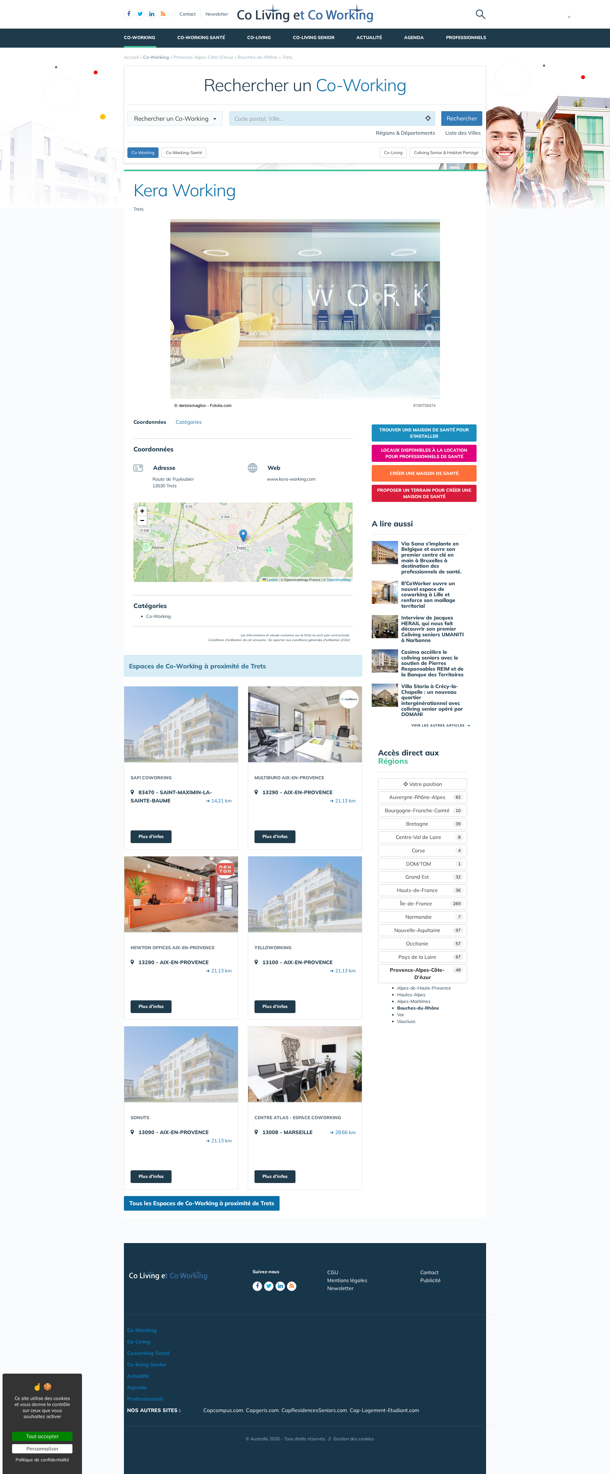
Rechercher (462, 118)
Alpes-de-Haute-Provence (424, 988)
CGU (332, 1272)
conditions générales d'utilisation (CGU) (320, 640)
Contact (188, 14)
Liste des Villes (463, 133)
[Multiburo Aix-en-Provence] (305, 724)
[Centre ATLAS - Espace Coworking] (305, 1064)
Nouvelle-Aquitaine (427, 930)
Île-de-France (430, 903)
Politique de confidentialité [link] (42, 1460)
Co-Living (259, 37)
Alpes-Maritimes (413, 1001)
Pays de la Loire (429, 957)
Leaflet (272, 579)
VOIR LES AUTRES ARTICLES (440, 725)
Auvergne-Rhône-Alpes (425, 797)
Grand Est (433, 877)
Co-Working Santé (201, 37)
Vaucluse (406, 1021)
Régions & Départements (405, 133)
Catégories (189, 422)
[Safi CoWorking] (181, 724)
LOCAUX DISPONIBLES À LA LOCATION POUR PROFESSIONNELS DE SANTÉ (424, 453)
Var (400, 1015)
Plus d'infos (151, 836)
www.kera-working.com (291, 479)
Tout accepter (42, 1436)
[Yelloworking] (305, 894)
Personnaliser (42, 1448)
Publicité (430, 1280)
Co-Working (139, 37)
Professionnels (466, 37)
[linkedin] (151, 14)
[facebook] (128, 14)
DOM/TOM (433, 864)
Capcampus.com (223, 1410)
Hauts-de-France (429, 890)
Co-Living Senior (314, 37)
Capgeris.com (262, 1410)
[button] (243, 535)
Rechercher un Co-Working (173, 118)
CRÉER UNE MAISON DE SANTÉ (424, 473)
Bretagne (433, 824)
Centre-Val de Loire (428, 837)
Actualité (369, 37)
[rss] (163, 14)
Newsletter (217, 14)
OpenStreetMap (339, 579)
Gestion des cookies (353, 1439)
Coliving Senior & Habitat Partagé (446, 152)
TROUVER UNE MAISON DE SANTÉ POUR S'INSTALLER (424, 433)
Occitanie (433, 943)
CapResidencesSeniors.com (314, 1410)
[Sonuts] (181, 1064)
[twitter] (140, 14)
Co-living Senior (146, 1364)
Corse (436, 850)
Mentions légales (347, 1280)
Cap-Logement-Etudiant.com (384, 1410)
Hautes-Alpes (411, 994)
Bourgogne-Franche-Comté (423, 810)
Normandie (433, 917)
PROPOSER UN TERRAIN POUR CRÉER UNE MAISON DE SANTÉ (424, 493)
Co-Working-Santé (184, 152)
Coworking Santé (148, 1353)
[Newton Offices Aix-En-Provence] (181, 894)
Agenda (414, 37)
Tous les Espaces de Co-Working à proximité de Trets (201, 1203)
